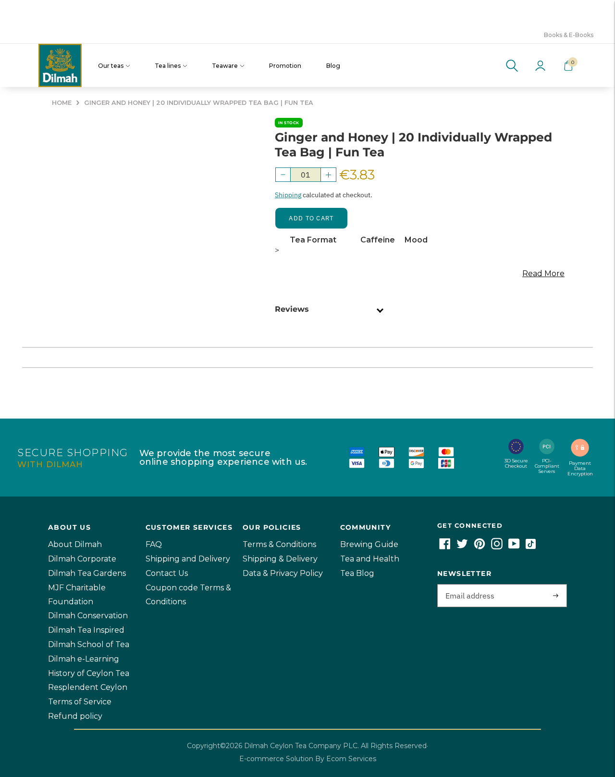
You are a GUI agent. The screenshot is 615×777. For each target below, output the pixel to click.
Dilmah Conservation (88, 615)
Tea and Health (369, 558)
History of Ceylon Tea (88, 673)
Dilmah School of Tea (88, 644)
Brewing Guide (369, 544)
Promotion (285, 65)
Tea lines (168, 65)
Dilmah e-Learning (83, 658)
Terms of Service (79, 701)
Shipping (288, 195)
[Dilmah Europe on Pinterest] (479, 546)
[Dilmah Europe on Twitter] (462, 546)
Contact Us (167, 573)
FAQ (154, 544)
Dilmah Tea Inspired (86, 630)
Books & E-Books (568, 34)
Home (62, 102)
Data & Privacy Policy (283, 573)
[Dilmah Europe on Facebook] (445, 546)
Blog (333, 65)
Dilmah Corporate (82, 558)
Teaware (225, 65)
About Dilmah (75, 544)
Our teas (110, 65)
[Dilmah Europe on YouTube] (514, 546)
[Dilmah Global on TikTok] (531, 546)
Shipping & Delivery (280, 558)
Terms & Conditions (279, 544)
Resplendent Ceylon (87, 687)
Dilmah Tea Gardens (87, 573)
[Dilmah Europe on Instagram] (497, 546)
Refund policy (75, 716)
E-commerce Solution (276, 758)
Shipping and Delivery (188, 558)
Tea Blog (357, 573)
